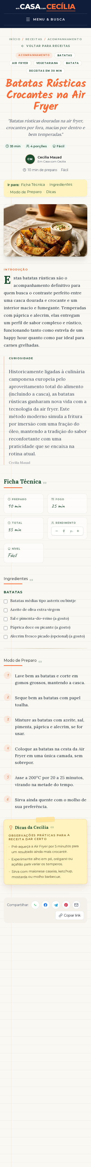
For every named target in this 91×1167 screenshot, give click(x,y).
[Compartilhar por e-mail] (76, 905)
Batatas (64, 55)
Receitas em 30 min (45, 70)
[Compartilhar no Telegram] (56, 905)
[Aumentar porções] (78, 531)
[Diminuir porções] (56, 531)
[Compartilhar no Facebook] (45, 905)
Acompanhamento (65, 39)
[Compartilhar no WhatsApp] (35, 905)
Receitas (33, 39)
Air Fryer (20, 63)
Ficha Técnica (33, 184)
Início (14, 39)
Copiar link (72, 915)
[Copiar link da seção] (44, 483)
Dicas (51, 191)
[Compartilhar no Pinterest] (66, 905)
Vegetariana (47, 63)
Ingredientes (60, 184)
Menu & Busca (49, 19)
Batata (72, 63)
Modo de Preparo (26, 192)
